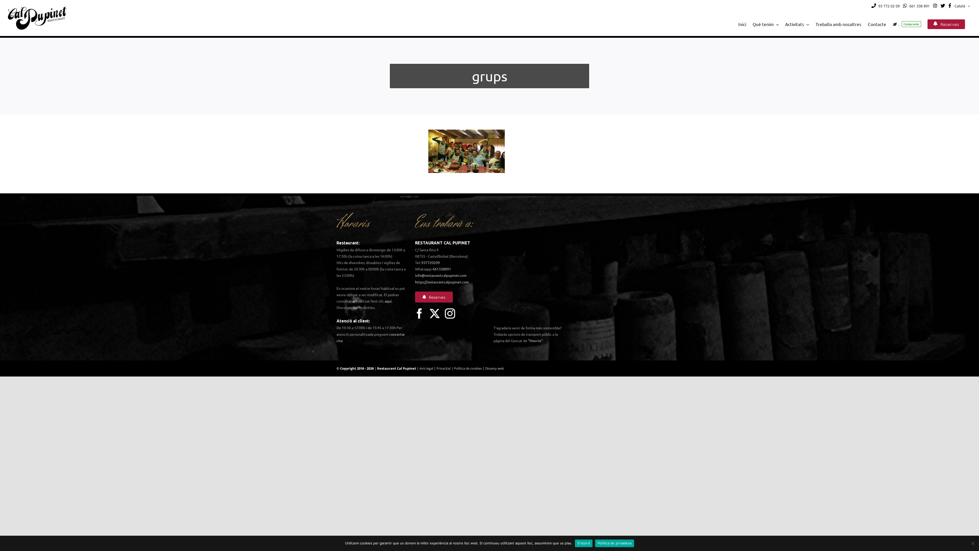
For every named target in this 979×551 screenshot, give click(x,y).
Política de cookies (468, 368)
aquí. (388, 301)
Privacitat (443, 368)
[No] (972, 543)
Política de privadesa (615, 543)
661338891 (442, 269)
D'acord (583, 543)
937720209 (430, 262)
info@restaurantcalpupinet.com (441, 275)
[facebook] (419, 313)
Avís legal (426, 368)
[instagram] (450, 313)
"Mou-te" (535, 340)
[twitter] (435, 313)
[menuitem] (962, 6)
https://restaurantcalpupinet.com (442, 282)
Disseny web (494, 368)
